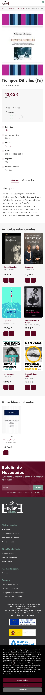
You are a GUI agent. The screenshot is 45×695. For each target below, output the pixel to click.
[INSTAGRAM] (4, 517)
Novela (21, 8)
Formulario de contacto (12, 597)
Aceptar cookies (22, 680)
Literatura (12, 8)
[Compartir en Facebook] (7, 117)
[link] (11, 280)
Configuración (22, 690)
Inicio (4, 8)
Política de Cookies (9, 542)
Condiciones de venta (10, 533)
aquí (28, 674)
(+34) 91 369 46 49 (10, 588)
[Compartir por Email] (16, 117)
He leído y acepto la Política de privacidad (25, 492)
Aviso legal (6, 529)
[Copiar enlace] (21, 117)
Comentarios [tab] (28, 180)
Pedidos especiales (9, 557)
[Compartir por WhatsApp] (11, 117)
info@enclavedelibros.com (13, 593)
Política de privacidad (10, 538)
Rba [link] (6, 130)
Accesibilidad (7, 562)
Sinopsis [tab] (15, 180)
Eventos (5, 573)
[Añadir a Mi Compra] (5, 280)
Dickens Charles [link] (10, 85)
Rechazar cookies (22, 685)
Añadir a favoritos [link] (13, 107)
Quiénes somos (8, 553)
